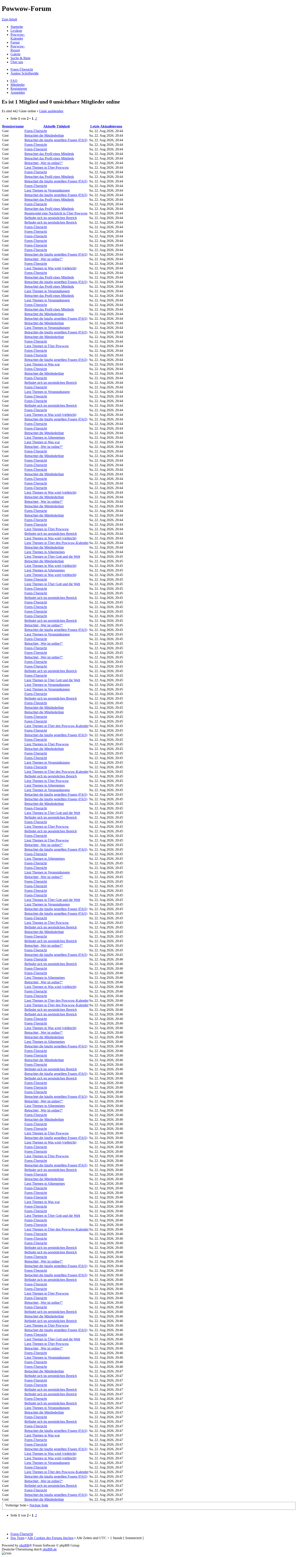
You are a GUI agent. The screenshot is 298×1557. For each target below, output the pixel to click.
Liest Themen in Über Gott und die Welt (52, 556)
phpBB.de (50, 1549)
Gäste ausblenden (51, 111)
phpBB (24, 1545)
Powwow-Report (17, 48)
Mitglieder (17, 85)
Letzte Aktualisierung (106, 126)
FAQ (13, 81)
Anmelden (17, 92)
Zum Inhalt (9, 19)
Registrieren (18, 88)
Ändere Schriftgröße (24, 73)
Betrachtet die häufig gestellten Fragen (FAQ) (55, 140)
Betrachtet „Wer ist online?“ (43, 163)
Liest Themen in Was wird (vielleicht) (50, 268)
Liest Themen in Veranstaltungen (47, 190)
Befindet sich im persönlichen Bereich (50, 218)
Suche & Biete (20, 58)
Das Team (17, 1538)
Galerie (15, 54)
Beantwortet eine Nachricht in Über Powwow (56, 213)
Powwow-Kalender (17, 36)
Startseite (16, 27)
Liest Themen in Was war (42, 364)
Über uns (16, 62)
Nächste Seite (38, 1505)
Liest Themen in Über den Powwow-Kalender (56, 543)
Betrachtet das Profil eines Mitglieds (49, 154)
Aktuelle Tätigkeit (56, 126)
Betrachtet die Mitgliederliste (44, 135)
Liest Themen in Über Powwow (46, 167)
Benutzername (13, 126)
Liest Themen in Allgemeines (44, 437)
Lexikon (16, 30)
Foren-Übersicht (21, 69)
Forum (15, 42)
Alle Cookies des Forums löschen (50, 1538)
